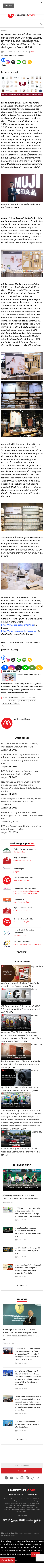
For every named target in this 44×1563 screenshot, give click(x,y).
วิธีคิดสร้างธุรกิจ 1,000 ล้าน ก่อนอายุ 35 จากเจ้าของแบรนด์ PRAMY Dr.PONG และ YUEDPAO (21, 801)
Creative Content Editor (23, 877)
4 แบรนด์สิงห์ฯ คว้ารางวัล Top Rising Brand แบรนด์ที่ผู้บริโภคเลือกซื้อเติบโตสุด (27, 1424)
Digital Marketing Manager (24, 849)
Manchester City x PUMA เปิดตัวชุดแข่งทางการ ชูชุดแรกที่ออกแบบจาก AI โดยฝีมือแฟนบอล (22, 815)
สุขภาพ (32, 700)
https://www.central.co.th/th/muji (17, 624)
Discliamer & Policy (8, 1535)
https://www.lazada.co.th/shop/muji (18, 630)
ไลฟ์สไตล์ (16, 703)
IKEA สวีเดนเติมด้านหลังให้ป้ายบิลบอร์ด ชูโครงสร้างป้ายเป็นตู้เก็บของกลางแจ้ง (19, 745)
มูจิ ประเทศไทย (22, 700)
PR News (4, 30)
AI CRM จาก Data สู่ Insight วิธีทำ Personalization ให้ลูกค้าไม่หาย (27, 1251)
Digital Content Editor (22, 908)
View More (21, 952)
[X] (14, 63)
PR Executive (18, 899)
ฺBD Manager (18, 868)
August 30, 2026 (21, 1363)
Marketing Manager (21, 941)
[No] (16, 1560)
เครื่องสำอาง (7, 703)
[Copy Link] (30, 63)
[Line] (19, 63)
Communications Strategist (24, 888)
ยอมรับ (35, 1554)
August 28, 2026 (21, 1220)
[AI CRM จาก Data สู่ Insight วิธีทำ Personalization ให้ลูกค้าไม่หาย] (8, 1249)
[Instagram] (8, 63)
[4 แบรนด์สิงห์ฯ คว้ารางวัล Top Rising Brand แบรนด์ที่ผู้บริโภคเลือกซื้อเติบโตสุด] (8, 1423)
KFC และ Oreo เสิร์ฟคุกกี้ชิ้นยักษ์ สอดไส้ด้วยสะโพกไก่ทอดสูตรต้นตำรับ (21, 828)
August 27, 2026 (21, 1239)
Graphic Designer (20, 857)
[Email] (25, 63)
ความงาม (12, 700)
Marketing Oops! (21, 52)
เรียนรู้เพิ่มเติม (7, 1560)
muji (23, 698)
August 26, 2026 (21, 1276)
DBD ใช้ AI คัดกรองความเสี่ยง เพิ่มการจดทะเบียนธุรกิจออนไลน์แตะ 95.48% (19, 773)
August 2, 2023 (8, 52)
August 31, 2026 (9, 1202)
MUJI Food (31, 698)
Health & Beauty (14, 698)
